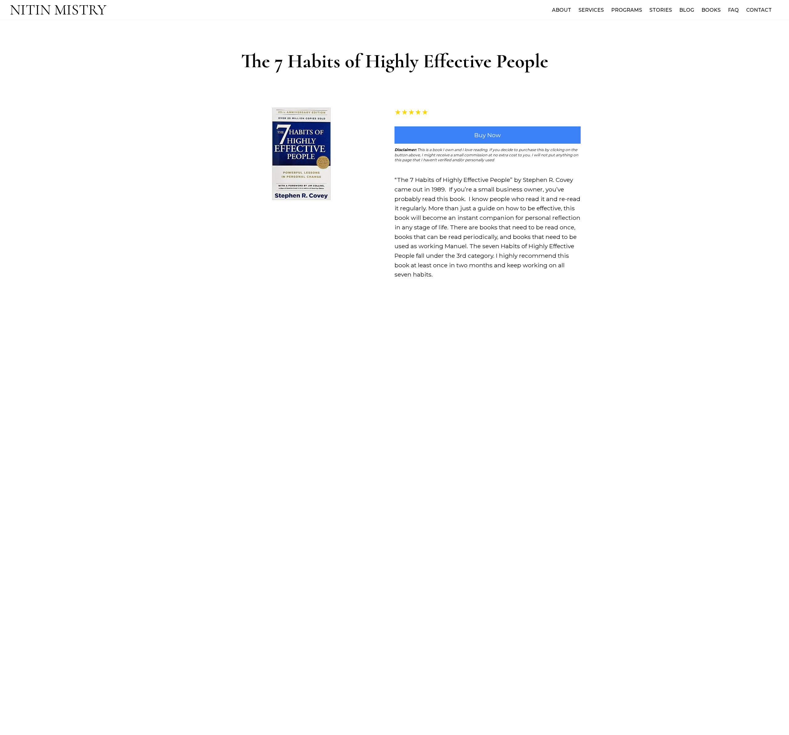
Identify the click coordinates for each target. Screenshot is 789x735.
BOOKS (711, 10)
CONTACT (759, 10)
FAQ (733, 10)
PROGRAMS (626, 10)
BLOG (686, 10)
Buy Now (487, 135)
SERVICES (591, 10)
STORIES (660, 10)
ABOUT (561, 10)
